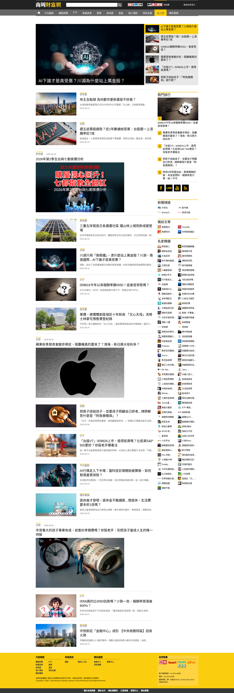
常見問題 (97, 665)
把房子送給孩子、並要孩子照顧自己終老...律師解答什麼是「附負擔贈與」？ (180, 162)
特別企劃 (52, 670)
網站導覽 (145, 690)
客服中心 (110, 662)
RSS (185, 188)
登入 (193, 5)
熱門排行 (164, 95)
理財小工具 (82, 662)
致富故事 (39, 665)
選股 (66, 662)
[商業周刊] (163, 662)
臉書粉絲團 (161, 188)
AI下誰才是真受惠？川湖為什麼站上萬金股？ (81, 80)
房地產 (38, 667)
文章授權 (124, 690)
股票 (50, 665)
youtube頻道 (177, 188)
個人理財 (39, 670)
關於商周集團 (89, 690)
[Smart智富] (172, 663)
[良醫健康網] (182, 662)
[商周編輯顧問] (182, 666)
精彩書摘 (39, 673)
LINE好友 (169, 188)
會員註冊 (187, 5)
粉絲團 (166, 5)
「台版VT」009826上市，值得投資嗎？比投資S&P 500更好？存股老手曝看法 (180, 149)
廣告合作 (101, 690)
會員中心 (97, 662)
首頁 (41, 12)
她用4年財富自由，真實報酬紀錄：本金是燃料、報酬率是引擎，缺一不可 (179, 175)
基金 (50, 667)
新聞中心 (134, 690)
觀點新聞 (39, 662)
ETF (50, 662)
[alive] (191, 662)
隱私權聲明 (113, 690)
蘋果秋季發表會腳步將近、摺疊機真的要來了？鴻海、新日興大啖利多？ (180, 135)
